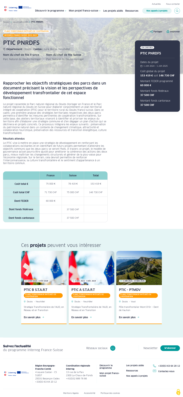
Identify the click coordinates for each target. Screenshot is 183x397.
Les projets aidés (113, 10)
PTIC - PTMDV (130, 290)
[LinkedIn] (112, 348)
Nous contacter (173, 4)
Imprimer (175, 31)
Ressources (131, 10)
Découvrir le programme (49, 10)
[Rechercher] (177, 11)
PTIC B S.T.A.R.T (35, 290)
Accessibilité (89, 393)
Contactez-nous (166, 371)
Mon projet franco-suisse (83, 10)
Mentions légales (71, 393)
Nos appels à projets (156, 10)
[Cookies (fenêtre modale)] (178, 392)
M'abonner (170, 348)
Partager (157, 31)
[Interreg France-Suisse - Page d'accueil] (18, 9)
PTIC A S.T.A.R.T (83, 290)
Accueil (6, 22)
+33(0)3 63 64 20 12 (169, 365)
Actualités (156, 4)
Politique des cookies (110, 393)
